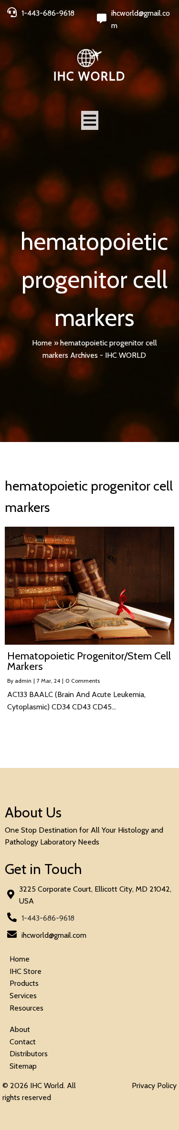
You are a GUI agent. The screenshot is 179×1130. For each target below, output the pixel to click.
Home (42, 342)
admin (23, 680)
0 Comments (82, 680)
